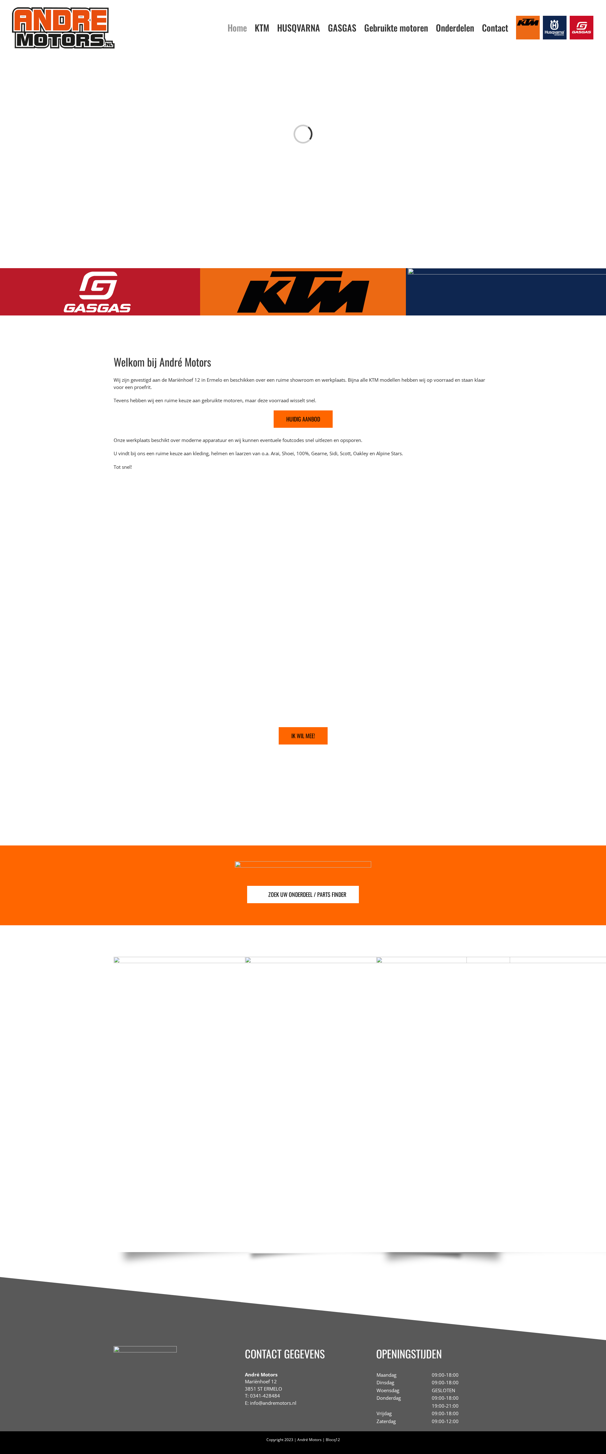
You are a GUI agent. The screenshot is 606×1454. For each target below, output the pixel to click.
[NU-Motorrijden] (145, 1348)
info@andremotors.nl (273, 1403)
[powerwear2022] (356, 959)
